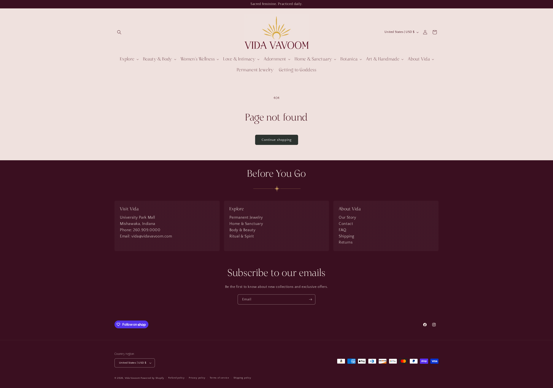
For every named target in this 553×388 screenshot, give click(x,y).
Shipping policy (242, 378)
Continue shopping (277, 140)
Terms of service (219, 378)
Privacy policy (197, 378)
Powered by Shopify (152, 378)
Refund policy (176, 378)
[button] (119, 32)
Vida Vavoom (132, 378)
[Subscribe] (310, 299)
